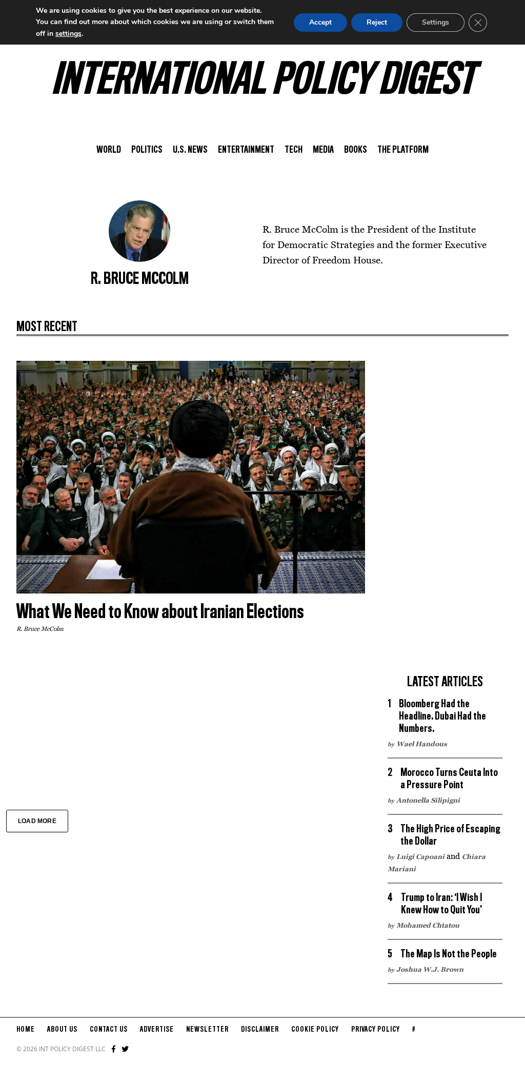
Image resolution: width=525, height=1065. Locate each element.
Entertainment (246, 150)
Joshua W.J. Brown (429, 969)
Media (323, 150)
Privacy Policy (375, 1029)
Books (355, 150)
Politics (147, 150)
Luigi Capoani (420, 856)
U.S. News (190, 150)
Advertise (157, 1029)
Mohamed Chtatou (427, 925)
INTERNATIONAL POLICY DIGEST (262, 81)
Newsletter (207, 1029)
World (108, 150)
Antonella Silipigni (428, 800)
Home (25, 1029)
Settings (435, 22)
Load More (37, 821)
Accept (320, 22)
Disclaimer (260, 1029)
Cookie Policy (315, 1029)
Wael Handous (421, 744)
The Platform (403, 150)
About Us (62, 1029)
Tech (293, 150)
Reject (377, 22)
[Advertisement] (445, 514)
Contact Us (109, 1029)
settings (68, 33)
